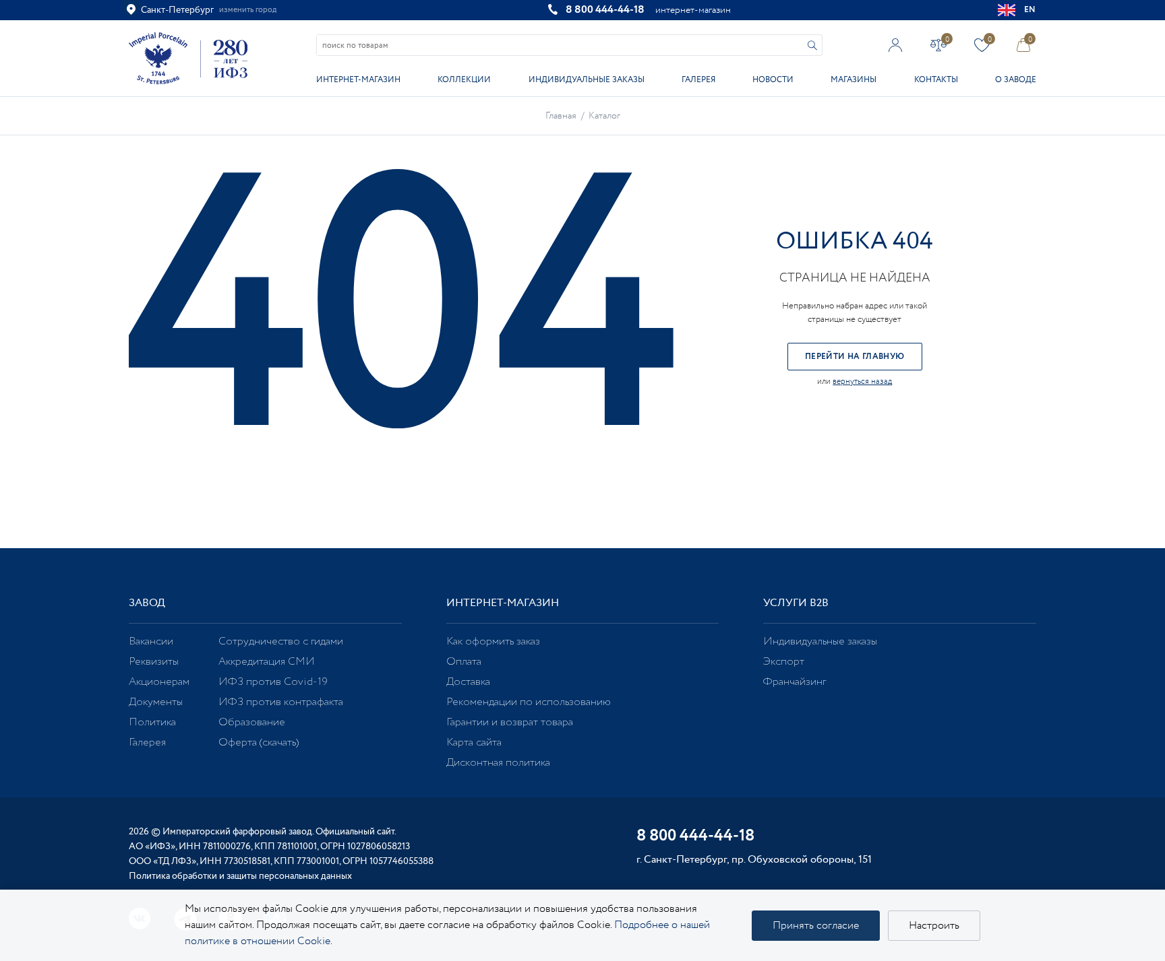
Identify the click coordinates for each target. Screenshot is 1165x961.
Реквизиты (154, 661)
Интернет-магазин (358, 80)
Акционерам (159, 682)
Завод (147, 603)
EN (1030, 9)
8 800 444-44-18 (605, 10)
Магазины (853, 80)
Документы (156, 702)
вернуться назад (862, 381)
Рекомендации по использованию (528, 702)
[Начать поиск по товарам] (812, 45)
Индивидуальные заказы (587, 80)
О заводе (1015, 80)
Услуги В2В (796, 603)
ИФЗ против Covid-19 (273, 682)
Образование (251, 722)
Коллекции (464, 80)
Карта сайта (474, 742)
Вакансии (151, 641)
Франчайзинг (794, 682)
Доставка (468, 682)
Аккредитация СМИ (266, 661)
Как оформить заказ (493, 641)
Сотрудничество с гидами (280, 641)
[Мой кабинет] (896, 45)
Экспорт (783, 661)
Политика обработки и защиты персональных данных (240, 876)
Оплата (463, 661)
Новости (773, 80)
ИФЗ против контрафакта (280, 702)
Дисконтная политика (498, 762)
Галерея (698, 80)
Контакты (936, 80)
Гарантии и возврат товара (509, 722)
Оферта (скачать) (258, 742)
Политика (152, 722)
